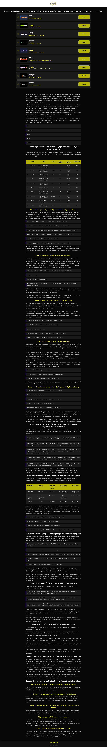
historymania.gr (53, 742)
